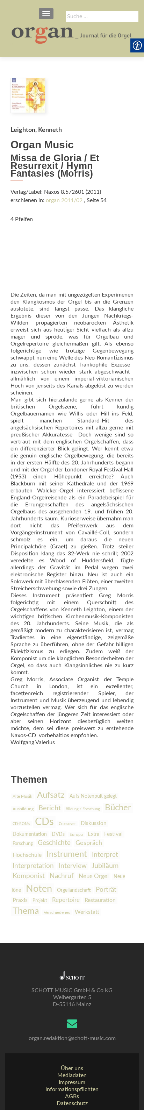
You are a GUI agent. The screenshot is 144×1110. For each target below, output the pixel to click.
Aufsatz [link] (51, 795)
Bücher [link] (118, 808)
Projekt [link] (40, 900)
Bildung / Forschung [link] (83, 809)
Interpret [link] (105, 855)
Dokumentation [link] (30, 834)
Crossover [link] (67, 824)
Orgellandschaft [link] (74, 890)
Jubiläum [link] (105, 865)
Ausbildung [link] (23, 809)
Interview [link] (73, 865)
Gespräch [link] (88, 843)
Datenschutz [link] (72, 1103)
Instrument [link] (66, 854)
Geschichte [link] (54, 843)
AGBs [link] (72, 1096)
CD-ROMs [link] (21, 824)
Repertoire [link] (66, 900)
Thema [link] (26, 911)
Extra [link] (93, 834)
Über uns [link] (72, 1068)
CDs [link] (44, 822)
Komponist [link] (29, 876)
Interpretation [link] (33, 865)
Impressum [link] (72, 1082)
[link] (72, 35)
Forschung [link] (23, 843)
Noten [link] (39, 889)
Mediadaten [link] (72, 1075)
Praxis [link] (20, 900)
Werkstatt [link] (87, 912)
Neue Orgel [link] (94, 876)
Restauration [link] (100, 900)
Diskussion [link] (93, 823)
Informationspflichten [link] (72, 1089)
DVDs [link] (58, 834)
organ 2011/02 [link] (64, 200)
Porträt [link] (106, 890)
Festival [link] (113, 834)
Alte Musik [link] (22, 796)
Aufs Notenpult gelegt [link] (93, 796)
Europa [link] (76, 834)
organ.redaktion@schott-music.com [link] (72, 1038)
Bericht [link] (49, 808)
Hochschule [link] (27, 855)
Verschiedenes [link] (57, 912)
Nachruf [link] (62, 876)
